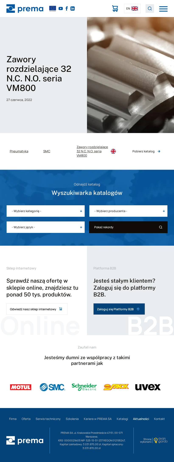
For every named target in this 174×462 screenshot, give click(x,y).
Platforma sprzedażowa (115, 8)
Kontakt (159, 419)
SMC (46, 151)
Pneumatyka (19, 151)
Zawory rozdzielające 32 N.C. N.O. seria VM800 (92, 151)
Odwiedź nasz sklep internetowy (33, 309)
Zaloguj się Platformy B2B (115, 309)
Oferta (26, 419)
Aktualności (141, 419)
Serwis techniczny (48, 419)
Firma (13, 419)
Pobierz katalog (143, 151)
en (128, 8)
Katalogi (122, 419)
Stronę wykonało (146, 440)
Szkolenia (72, 419)
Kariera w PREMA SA (98, 419)
